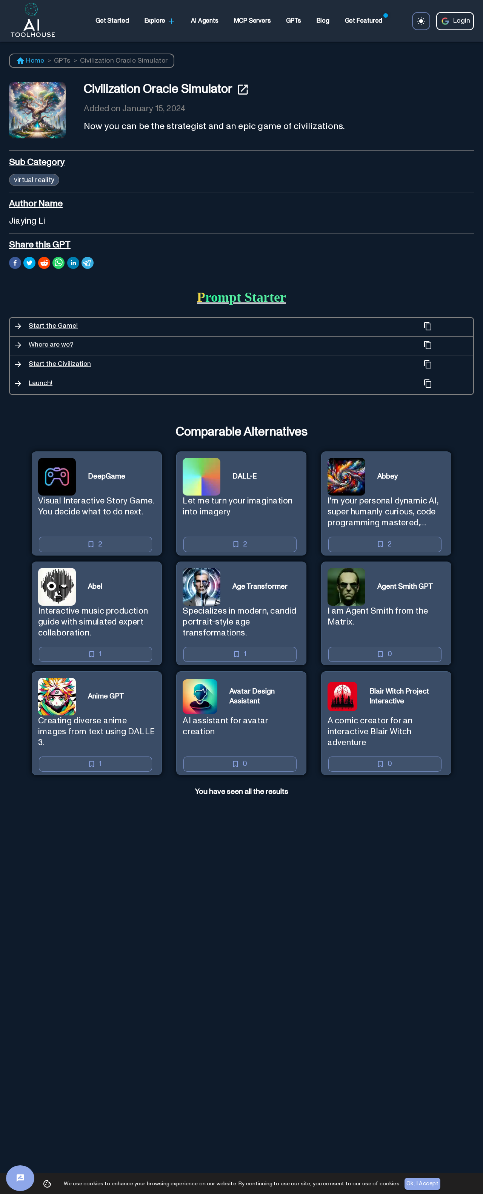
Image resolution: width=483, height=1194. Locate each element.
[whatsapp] (58, 264)
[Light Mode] (421, 21)
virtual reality (34, 179)
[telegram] (88, 264)
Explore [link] (155, 21)
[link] (112, 21)
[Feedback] (20, 1178)
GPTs (62, 60)
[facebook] (15, 264)
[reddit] (44, 264)
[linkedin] (73, 264)
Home (35, 60)
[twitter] (29, 264)
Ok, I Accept (422, 1183)
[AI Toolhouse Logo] (30, 21)
